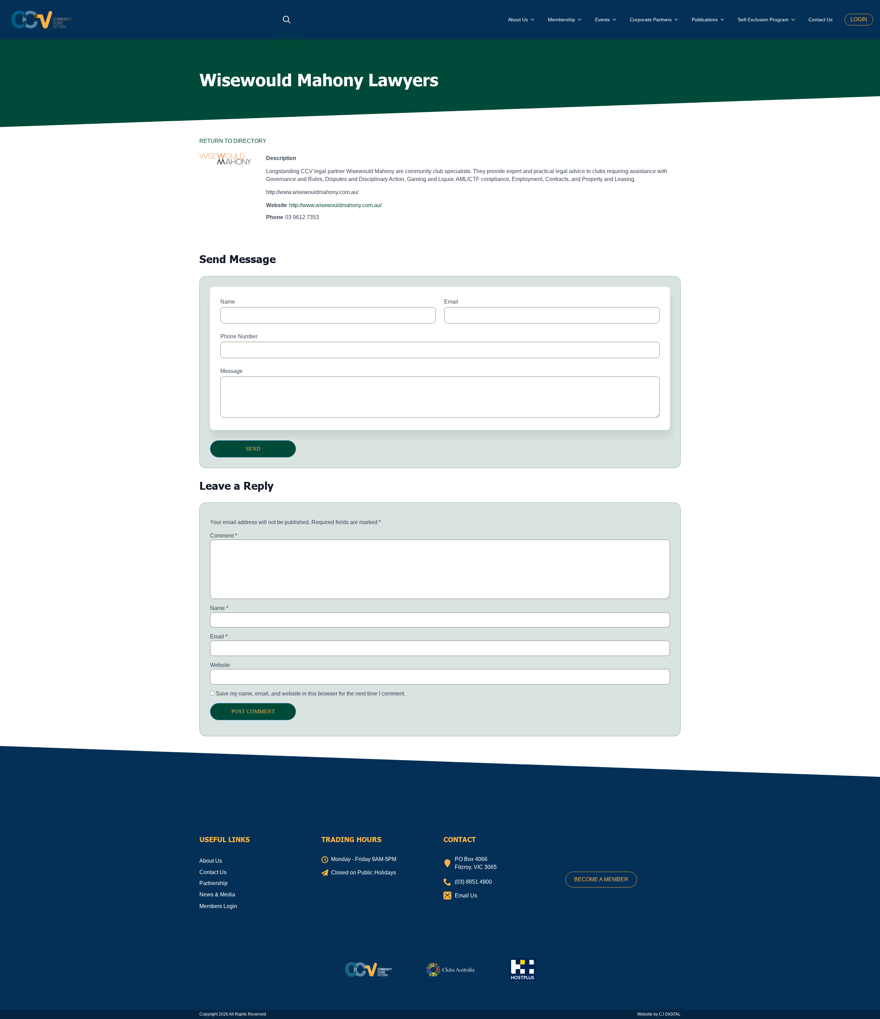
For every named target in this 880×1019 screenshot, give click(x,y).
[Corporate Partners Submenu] (678, 19)
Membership (561, 19)
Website (220, 665)
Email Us (466, 895)
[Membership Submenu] (581, 19)
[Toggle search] (287, 20)
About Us (518, 19)
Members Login (218, 906)
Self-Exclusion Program (763, 19)
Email (451, 302)
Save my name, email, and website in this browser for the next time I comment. (310, 694)
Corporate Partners (651, 19)
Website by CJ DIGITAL (659, 1014)
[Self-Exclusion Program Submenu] (795, 19)
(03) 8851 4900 (473, 882)
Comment (223, 536)
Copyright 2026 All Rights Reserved (232, 1014)
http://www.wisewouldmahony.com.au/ (335, 205)
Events (602, 19)
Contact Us (820, 19)
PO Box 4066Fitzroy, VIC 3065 (476, 863)
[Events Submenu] (616, 19)
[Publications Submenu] (724, 19)
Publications (705, 19)
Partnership (213, 883)
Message (231, 371)
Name (227, 302)
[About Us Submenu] (534, 19)
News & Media (217, 894)
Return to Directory (232, 141)
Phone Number (238, 336)
